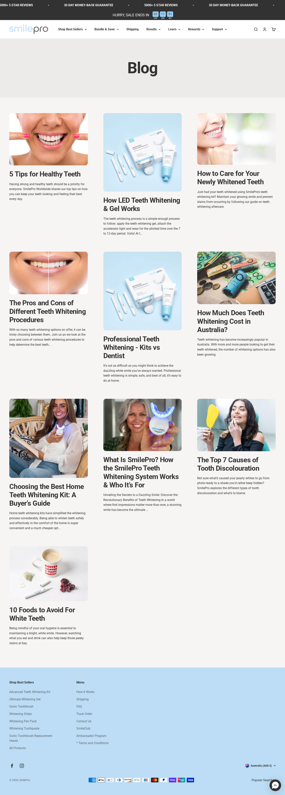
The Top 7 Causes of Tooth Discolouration (228, 464)
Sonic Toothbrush (21, 706)
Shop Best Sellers (70, 29)
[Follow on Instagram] (21, 765)
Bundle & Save (104, 29)
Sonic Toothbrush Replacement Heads (30, 738)
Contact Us (83, 721)
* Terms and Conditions (92, 743)
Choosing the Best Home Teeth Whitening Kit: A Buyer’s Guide (46, 495)
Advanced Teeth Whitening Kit (29, 692)
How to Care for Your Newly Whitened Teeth (230, 177)
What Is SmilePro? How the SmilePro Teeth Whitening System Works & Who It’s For (141, 472)
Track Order (84, 714)
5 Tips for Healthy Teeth (45, 174)
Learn (172, 29)
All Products (17, 748)
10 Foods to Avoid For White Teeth (42, 614)
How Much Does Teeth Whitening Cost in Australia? (230, 321)
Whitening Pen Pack (23, 721)
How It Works (85, 692)
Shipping (132, 29)
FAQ (79, 706)
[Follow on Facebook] (12, 765)
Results (151, 29)
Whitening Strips (20, 714)
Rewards (194, 29)
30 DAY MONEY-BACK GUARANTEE (67, 5)
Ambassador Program (91, 736)
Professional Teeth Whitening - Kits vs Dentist (131, 347)
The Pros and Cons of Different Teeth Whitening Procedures (47, 311)
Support (217, 29)
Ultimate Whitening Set (25, 699)
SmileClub (83, 728)
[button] (275, 785)
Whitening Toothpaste (24, 728)
